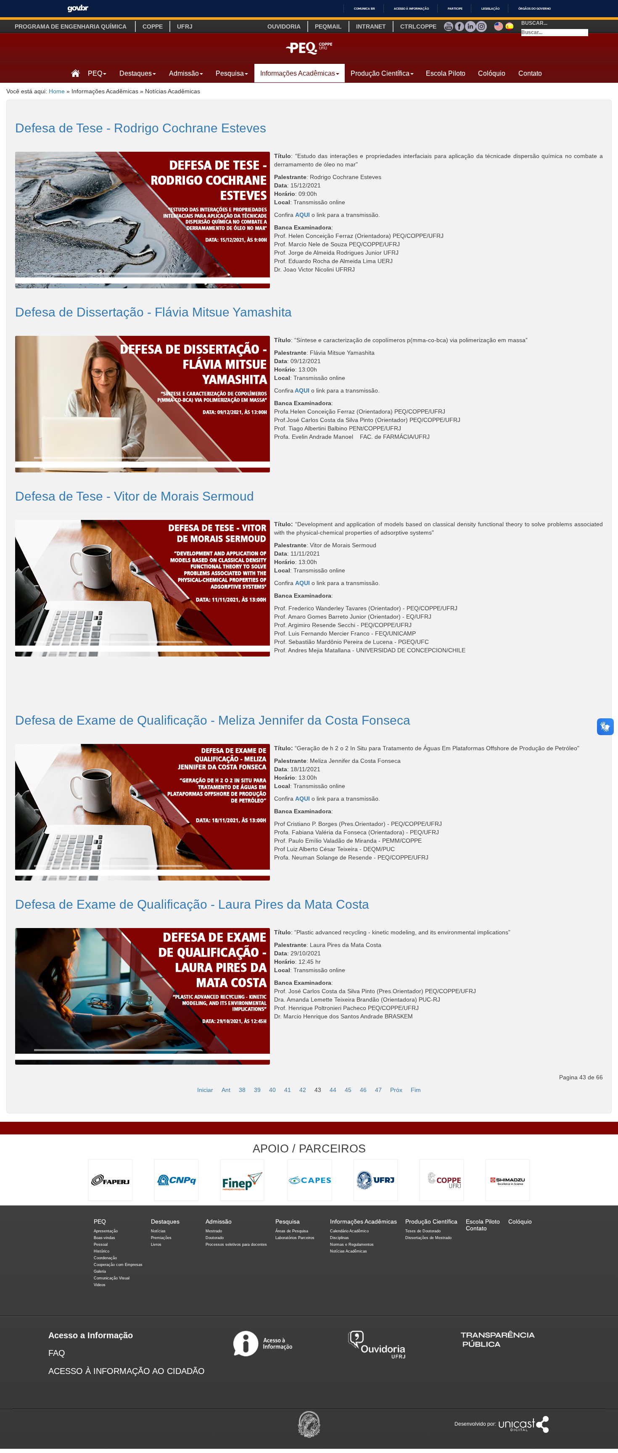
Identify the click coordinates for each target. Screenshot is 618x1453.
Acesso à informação (411, 9)
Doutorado (215, 1238)
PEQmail (328, 26)
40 (272, 1089)
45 (348, 1089)
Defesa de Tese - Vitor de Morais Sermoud (134, 496)
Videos (100, 1285)
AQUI (302, 214)
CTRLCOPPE (418, 26)
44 (333, 1089)
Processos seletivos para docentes (236, 1244)
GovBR (77, 9)
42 (302, 1089)
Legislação (490, 9)
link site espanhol (509, 25)
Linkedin (470, 25)
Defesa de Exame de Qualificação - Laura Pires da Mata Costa (192, 904)
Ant (226, 1089)
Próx (396, 1089)
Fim (416, 1089)
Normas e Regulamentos (352, 1244)
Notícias (158, 1231)
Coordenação (105, 1258)
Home (57, 91)
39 (257, 1089)
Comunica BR (364, 9)
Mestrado (214, 1231)
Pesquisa (230, 73)
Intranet (371, 26)
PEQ (95, 73)
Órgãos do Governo (534, 9)
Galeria (100, 1271)
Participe (455, 9)
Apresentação (106, 1231)
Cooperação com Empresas (118, 1265)
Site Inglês (498, 25)
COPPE (153, 26)
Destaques (135, 73)
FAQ (56, 1353)
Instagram (481, 25)
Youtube (448, 25)
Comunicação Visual (111, 1278)
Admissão (184, 73)
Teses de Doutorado (423, 1231)
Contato (530, 73)
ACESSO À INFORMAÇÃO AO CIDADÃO (126, 1371)
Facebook (459, 25)
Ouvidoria (284, 26)
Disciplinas (339, 1238)
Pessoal (101, 1244)
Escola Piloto (445, 73)
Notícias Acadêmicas (348, 1251)
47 (378, 1089)
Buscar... (534, 23)
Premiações (161, 1238)
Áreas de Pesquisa (291, 1231)
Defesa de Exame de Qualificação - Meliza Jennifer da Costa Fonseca (212, 720)
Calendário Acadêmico (349, 1231)
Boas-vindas (104, 1238)
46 (363, 1089)
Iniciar (205, 1089)
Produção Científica (380, 73)
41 (287, 1089)
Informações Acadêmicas (297, 73)
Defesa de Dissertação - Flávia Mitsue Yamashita (153, 312)
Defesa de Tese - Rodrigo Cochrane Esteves (140, 128)
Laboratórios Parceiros (294, 1238)
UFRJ (185, 26)
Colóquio (491, 73)
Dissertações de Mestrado (428, 1238)
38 (242, 1089)
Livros (156, 1244)
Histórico (101, 1251)
